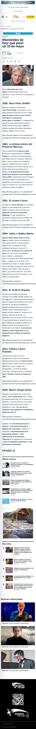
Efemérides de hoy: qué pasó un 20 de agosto (15, 670)
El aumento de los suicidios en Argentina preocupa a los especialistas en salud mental (21, 464)
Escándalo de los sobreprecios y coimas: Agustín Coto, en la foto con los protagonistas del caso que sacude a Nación (23, 586)
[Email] (18, 61)
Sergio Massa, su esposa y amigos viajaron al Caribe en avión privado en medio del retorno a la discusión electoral (21, 491)
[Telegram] (15, 61)
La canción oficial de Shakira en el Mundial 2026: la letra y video (24, 576)
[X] (7, 61)
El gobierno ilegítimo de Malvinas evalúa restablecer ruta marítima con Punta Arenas (21, 481)
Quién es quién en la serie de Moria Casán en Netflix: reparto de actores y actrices (23, 561)
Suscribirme (26, 15)
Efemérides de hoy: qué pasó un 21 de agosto (15, 647)
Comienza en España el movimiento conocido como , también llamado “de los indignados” (17, 296)
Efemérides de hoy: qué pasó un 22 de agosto (15, 623)
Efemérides (8, 26)
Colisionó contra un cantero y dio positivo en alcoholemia (23, 568)
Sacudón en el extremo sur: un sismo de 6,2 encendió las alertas (21, 500)
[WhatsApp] (11, 61)
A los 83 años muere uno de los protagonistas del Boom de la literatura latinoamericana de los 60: (17, 358)
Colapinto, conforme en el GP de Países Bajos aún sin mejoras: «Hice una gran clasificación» (21, 473)
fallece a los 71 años (20, 397)
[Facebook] (3, 61)
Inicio (2, 26)
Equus (9, 120)
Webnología (12, 727)
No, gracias (10, 15)
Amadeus (17, 120)
